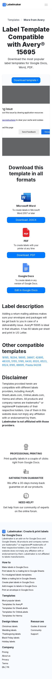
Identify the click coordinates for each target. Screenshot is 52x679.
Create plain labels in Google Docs (18, 582)
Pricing (5, 652)
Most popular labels (11, 600)
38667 (30, 357)
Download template (25, 80)
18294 (13, 357)
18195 (5, 357)
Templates (13, 19)
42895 (39, 357)
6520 (36, 361)
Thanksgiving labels (11, 634)
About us (6, 656)
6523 (43, 361)
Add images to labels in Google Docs (19, 586)
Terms (5, 663)
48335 (6, 361)
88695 (20, 365)
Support (34, 634)
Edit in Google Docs (26, 290)
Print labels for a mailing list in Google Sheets (23, 571)
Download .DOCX (26, 219)
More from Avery (34, 19)
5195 (21, 361)
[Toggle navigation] (46, 4)
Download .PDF (26, 255)
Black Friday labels (10, 638)
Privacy (5, 659)
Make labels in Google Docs (15, 567)
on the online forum (26, 511)
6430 (28, 361)
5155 (14, 361)
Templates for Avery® (12, 604)
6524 (5, 365)
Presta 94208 (33, 365)
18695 (21, 357)
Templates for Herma (12, 615)
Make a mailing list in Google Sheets (19, 578)
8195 (12, 365)
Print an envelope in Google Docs (17, 590)
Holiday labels (8, 641)
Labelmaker (13, 4)
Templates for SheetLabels (15, 608)
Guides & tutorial (38, 626)
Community (36, 630)
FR (8, 667)
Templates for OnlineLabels (15, 612)
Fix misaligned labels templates (17, 575)
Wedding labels (9, 630)
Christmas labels (10, 626)
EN (3, 667)
